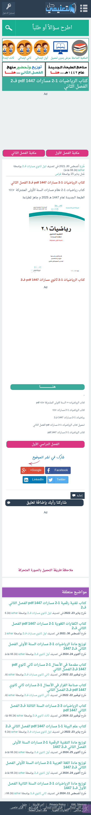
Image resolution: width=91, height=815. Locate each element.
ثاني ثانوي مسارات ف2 (36, 674)
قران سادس (80, 810)
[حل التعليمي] (61, 8)
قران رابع (33, 807)
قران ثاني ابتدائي (77, 807)
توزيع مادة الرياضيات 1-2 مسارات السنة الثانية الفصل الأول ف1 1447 (47, 786)
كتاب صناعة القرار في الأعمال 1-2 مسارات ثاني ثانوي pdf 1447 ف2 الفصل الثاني (47, 687)
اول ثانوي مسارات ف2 (34, 166)
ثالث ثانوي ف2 (41, 715)
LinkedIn (38, 480)
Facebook (61, 470)
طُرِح (82, 166)
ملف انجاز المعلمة (38, 810)
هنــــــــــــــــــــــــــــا (47, 387)
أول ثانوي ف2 (42, 654)
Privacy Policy (58, 805)
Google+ (35, 470)
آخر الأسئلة (38, 805)
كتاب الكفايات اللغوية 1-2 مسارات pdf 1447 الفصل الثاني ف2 (49, 626)
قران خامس (17, 807)
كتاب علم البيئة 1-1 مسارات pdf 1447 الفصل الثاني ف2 (46, 726)
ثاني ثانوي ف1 (38, 793)
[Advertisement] (45, 123)
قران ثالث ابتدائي (53, 807)
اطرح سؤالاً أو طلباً (52, 28)
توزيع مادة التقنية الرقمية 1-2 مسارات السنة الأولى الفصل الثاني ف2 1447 (49, 744)
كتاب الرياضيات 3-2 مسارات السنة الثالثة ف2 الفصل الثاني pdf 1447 (48, 708)
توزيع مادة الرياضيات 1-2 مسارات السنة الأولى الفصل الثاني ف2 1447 (47, 646)
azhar (14, 613)
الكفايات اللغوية (60, 810)
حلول (24, 805)
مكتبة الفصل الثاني (23, 153)
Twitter (61, 480)
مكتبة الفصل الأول (67, 153)
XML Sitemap (79, 805)
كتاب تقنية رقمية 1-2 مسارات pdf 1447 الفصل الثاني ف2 (47, 605)
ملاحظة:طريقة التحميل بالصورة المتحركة (45, 570)
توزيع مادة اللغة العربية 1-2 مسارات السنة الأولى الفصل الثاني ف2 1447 (46, 765)
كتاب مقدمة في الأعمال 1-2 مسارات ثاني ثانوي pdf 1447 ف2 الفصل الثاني (49, 667)
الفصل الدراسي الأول (45, 444)
